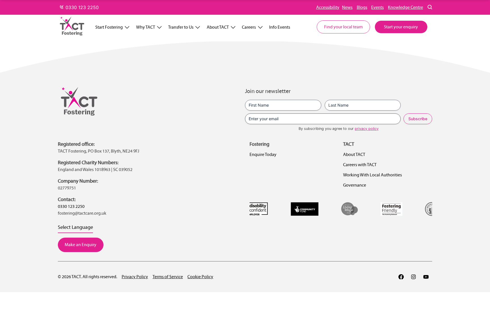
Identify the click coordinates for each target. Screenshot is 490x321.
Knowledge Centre (405, 7)
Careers (249, 27)
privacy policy (367, 128)
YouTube (426, 277)
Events (377, 7)
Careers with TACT (360, 164)
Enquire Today (263, 154)
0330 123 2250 (81, 7)
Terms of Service (168, 276)
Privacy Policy (135, 276)
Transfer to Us (180, 27)
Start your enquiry (401, 26)
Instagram (413, 277)
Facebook (401, 277)
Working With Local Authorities (372, 175)
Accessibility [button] (327, 7)
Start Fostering (109, 27)
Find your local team (343, 26)
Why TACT (145, 27)
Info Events (279, 27)
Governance (354, 185)
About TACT (218, 27)
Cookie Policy (200, 276)
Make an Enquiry (80, 244)
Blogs (362, 7)
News (347, 7)
